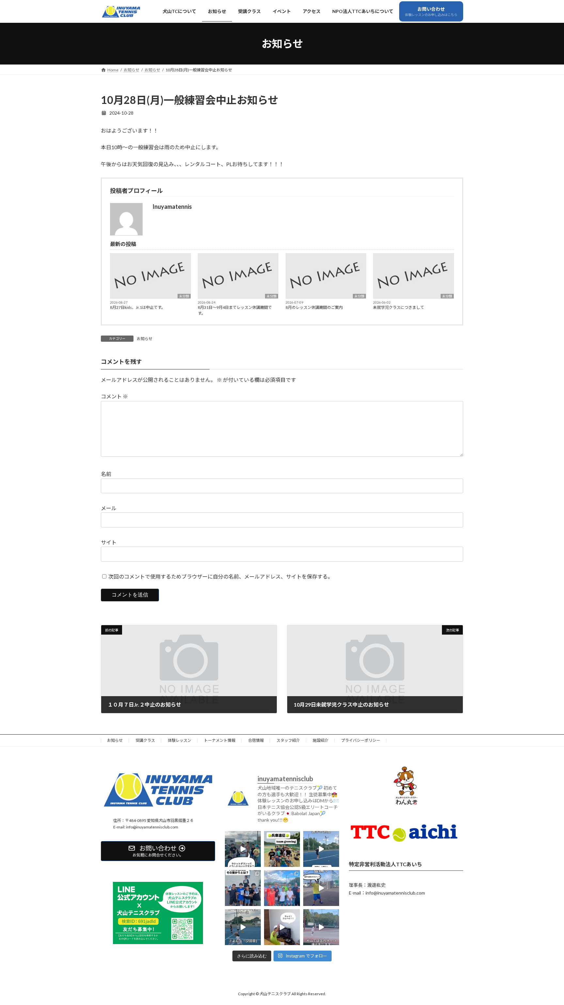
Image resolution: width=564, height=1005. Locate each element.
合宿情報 (256, 740)
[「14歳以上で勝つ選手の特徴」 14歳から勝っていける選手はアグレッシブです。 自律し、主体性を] (321, 849)
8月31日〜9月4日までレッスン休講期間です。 (235, 310)
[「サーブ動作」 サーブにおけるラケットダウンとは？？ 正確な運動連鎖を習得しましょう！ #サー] (243, 849)
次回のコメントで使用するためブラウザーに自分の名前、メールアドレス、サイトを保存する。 (220, 576)
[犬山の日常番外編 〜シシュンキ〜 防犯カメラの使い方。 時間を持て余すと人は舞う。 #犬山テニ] (282, 927)
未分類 (184, 296)
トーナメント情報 (219, 740)
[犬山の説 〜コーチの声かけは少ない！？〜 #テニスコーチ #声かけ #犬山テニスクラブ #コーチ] (243, 927)
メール (109, 508)
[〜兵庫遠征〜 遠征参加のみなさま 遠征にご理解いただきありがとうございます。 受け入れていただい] (282, 849)
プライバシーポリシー (360, 740)
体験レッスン (179, 740)
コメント (114, 396)
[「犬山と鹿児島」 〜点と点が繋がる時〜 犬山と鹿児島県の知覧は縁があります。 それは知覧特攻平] (243, 888)
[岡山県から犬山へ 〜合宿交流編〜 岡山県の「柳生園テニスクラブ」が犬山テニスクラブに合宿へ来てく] (282, 888)
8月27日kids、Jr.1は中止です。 (137, 307)
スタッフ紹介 (288, 740)
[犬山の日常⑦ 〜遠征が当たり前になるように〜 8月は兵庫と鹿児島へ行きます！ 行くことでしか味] (321, 927)
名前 (106, 474)
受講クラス (145, 740)
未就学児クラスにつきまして (398, 307)
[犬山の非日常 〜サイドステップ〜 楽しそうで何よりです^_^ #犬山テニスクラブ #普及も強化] (321, 888)
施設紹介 (320, 740)
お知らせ (144, 338)
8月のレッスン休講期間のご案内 (314, 307)
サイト (109, 542)
